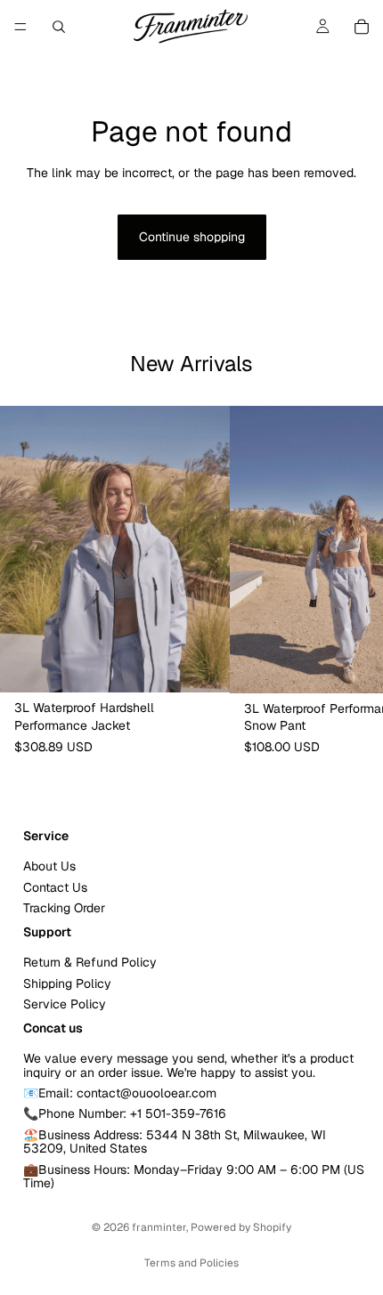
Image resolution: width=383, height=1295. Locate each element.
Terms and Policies (191, 1263)
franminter (159, 1227)
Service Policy (64, 1004)
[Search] (58, 26)
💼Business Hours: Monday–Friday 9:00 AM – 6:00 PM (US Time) (193, 1175)
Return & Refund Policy (90, 962)
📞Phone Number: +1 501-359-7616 (124, 1113)
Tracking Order (64, 908)
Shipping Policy (67, 983)
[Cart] (361, 26)
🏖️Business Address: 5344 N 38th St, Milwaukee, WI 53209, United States (174, 1141)
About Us (49, 866)
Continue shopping (192, 237)
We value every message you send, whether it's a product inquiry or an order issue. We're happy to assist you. (188, 1065)
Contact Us (55, 886)
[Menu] (20, 26)
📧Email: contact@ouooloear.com (119, 1093)
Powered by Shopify (241, 1227)
